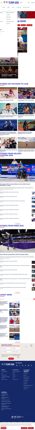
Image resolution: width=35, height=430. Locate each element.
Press (26, 380)
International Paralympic (6, 398)
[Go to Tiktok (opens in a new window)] (25, 365)
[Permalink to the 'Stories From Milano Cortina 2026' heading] (13, 155)
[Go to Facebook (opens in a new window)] (17, 365)
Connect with (15, 379)
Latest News (29, 25)
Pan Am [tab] (13, 7)
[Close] (34, 424)
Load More (17, 223)
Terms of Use (19, 354)
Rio (8, 23)
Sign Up (11, 358)
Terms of (3, 356)
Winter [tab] (8, 7)
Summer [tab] (3, 7)
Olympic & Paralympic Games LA (6, 409)
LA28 (21, 2)
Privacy (17, 355)
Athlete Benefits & (28, 385)
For (25, 383)
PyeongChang (10, 21)
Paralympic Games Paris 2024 (5, 401)
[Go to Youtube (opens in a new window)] (28, 365)
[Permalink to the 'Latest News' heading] (12, 294)
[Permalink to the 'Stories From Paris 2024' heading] (24, 225)
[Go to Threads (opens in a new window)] (31, 365)
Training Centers (26, 378)
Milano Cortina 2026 (9, 12)
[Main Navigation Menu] (1, 2)
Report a (4, 379)
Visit (29, 2)
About (25, 375)
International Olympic (6, 395)
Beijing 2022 (8, 17)
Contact (26, 388)
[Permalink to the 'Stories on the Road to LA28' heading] (28, 84)
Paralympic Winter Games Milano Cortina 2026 (5, 406)
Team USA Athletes (4, 371)
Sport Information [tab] (26, 7)
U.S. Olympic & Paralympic (6, 377)
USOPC (26, 387)
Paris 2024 (8, 14)
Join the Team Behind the (17, 372)
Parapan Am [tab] (19, 7)
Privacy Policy (14, 354)
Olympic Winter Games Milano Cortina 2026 (6, 404)
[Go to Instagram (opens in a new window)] (23, 365)
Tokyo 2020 (8, 19)
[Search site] (34, 299)
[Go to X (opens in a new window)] (20, 365)
